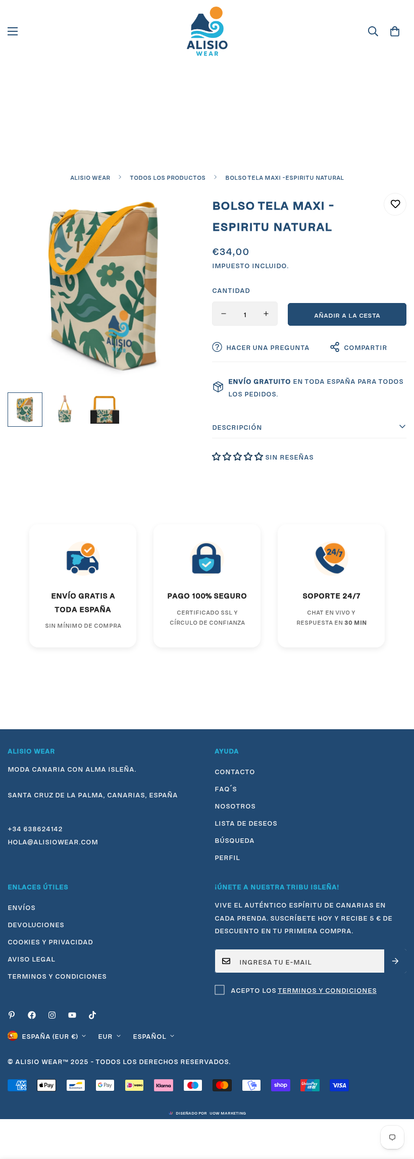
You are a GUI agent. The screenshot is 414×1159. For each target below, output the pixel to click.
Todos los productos (167, 176)
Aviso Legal (31, 958)
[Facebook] (32, 1015)
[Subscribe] (395, 961)
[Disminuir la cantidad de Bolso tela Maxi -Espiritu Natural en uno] (224, 313)
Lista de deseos (246, 822)
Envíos (21, 906)
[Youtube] (72, 1015)
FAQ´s (226, 788)
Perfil (227, 856)
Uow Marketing (228, 1113)
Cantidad (231, 289)
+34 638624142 (35, 828)
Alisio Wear (90, 176)
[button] (394, 31)
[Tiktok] (92, 1015)
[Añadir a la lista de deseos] (395, 204)
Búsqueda (234, 839)
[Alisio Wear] (207, 31)
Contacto (235, 771)
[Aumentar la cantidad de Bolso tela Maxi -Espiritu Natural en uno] (266, 313)
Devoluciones (36, 924)
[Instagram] (52, 1015)
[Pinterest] (12, 1015)
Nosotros (235, 805)
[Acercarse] (180, 211)
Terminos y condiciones (57, 975)
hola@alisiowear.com (53, 841)
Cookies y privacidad (50, 941)
